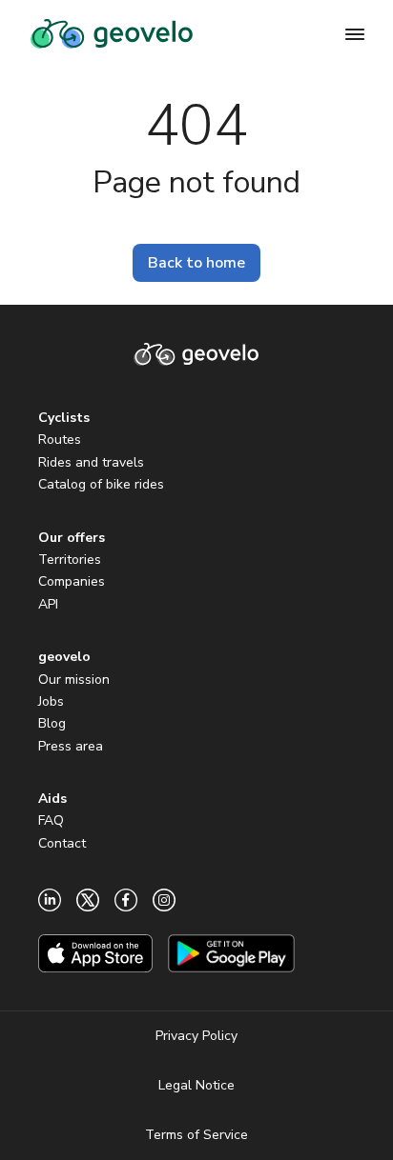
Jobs (51, 701)
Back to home (196, 262)
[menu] (355, 34)
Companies (71, 581)
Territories (69, 559)
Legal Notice (196, 1085)
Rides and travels (91, 462)
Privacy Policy (196, 1036)
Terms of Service (196, 1135)
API (48, 604)
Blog (52, 723)
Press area (70, 746)
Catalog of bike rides (101, 484)
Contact (62, 843)
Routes (59, 439)
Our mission (74, 679)
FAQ (51, 820)
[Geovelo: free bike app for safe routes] (112, 34)
